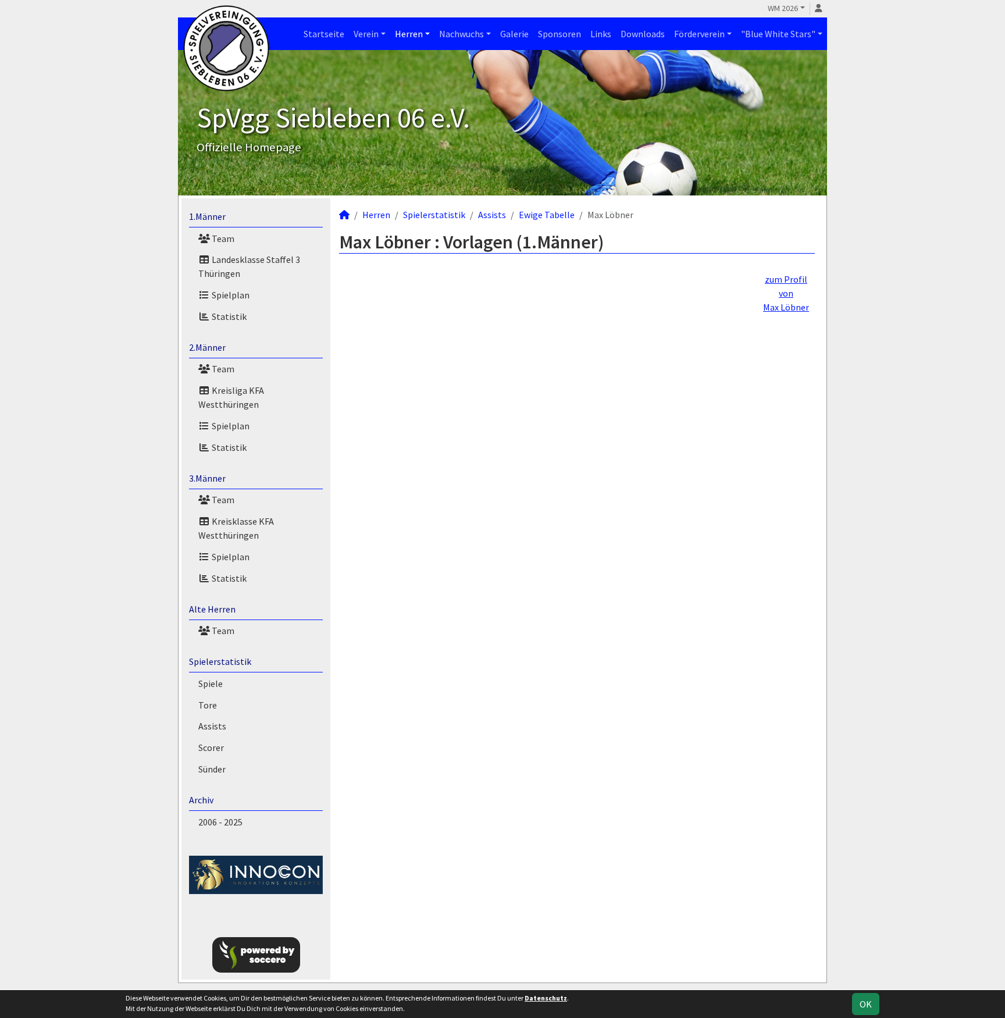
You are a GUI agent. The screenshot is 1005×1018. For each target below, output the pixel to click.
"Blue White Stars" (778, 34)
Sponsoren (559, 34)
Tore (207, 705)
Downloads (643, 34)
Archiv (201, 800)
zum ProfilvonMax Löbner (786, 293)
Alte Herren (212, 609)
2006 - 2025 (220, 822)
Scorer (211, 747)
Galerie (514, 34)
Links (600, 34)
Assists (212, 726)
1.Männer (207, 216)
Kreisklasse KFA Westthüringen (236, 528)
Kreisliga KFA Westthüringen (231, 397)
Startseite (324, 34)
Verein (366, 34)
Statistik (228, 316)
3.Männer (207, 478)
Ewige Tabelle (547, 214)
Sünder (212, 769)
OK (866, 1004)
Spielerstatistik (220, 661)
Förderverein (699, 34)
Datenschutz (546, 998)
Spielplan (230, 295)
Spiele (210, 683)
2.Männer (207, 347)
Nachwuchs (461, 34)
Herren (409, 34)
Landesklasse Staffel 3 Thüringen (249, 266)
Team (222, 238)
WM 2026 (783, 8)
